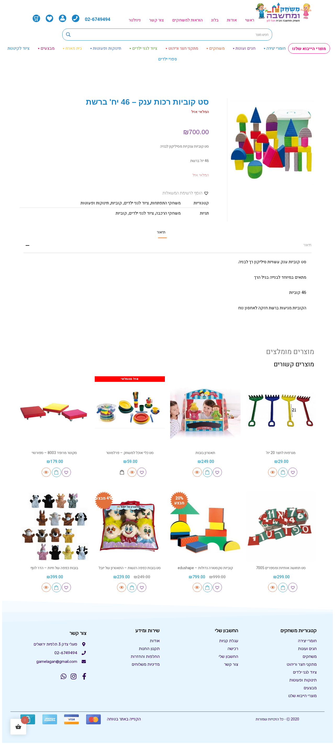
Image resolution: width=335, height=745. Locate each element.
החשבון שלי (228, 656)
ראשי (249, 20)
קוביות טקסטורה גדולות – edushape (205, 568)
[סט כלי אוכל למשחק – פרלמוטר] (130, 411)
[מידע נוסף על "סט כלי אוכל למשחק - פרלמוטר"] (121, 472)
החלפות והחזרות (145, 656)
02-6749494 (97, 19)
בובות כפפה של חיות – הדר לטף (54, 568)
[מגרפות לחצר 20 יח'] (281, 411)
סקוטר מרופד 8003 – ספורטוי (54, 453)
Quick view (272, 472)
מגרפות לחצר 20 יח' (280, 453)
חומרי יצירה (276, 48)
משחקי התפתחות (166, 203)
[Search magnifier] (68, 34)
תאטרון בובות (205, 453)
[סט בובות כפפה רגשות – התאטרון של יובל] (130, 526)
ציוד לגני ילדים (144, 48)
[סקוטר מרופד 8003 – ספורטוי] (54, 411)
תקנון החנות (149, 648)
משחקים (217, 48)
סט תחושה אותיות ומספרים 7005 (281, 568)
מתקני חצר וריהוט (183, 48)
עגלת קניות (228, 640)
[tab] (161, 232)
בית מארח (73, 48)
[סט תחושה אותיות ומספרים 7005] (281, 526)
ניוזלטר (135, 20)
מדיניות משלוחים (146, 664)
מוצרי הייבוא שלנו (309, 49)
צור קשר (156, 20)
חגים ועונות (245, 48)
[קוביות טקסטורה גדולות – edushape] (205, 526)
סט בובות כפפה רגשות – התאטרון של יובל (130, 568)
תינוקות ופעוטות (107, 48)
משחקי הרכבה (168, 213)
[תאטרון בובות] (205, 411)
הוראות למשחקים (187, 20)
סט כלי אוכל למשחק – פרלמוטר (130, 453)
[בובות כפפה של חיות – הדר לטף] (54, 526)
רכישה (232, 648)
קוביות (116, 203)
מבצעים (47, 48)
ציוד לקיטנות (19, 48)
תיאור (161, 232)
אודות (232, 20)
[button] (186, 193)
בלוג (215, 20)
